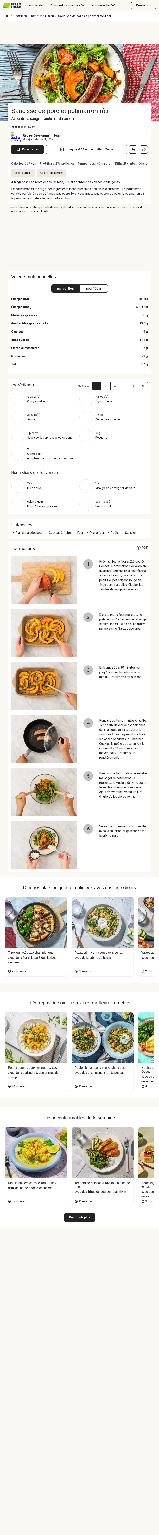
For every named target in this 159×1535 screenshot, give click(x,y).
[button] (96, 386)
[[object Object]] (133, 149)
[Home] (7, 16)
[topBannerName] (79, 32)
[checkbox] (12, 126)
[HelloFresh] (12, 5)
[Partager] (144, 149)
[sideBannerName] (79, 242)
